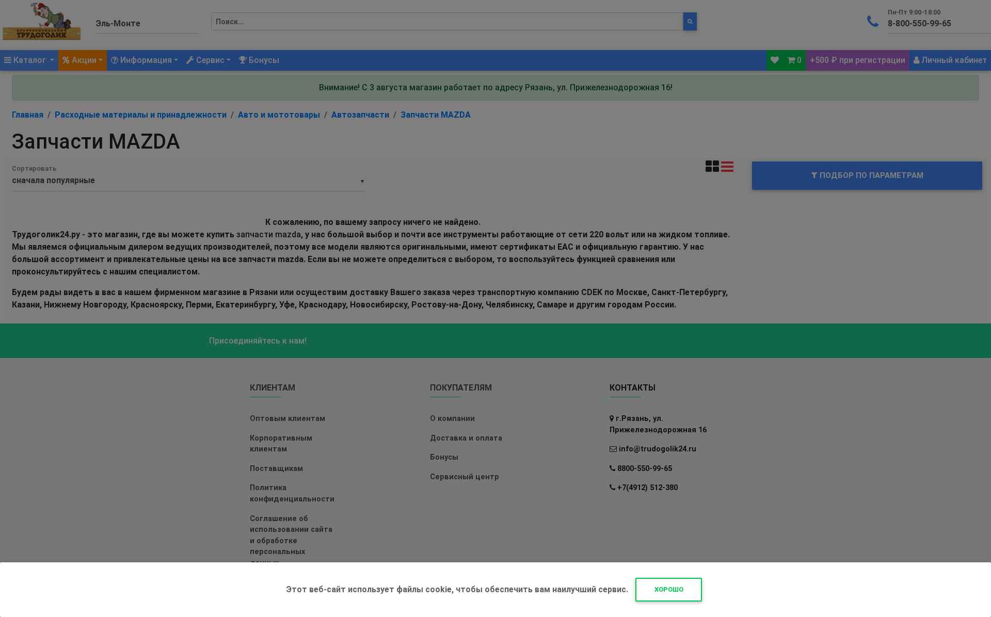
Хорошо (668, 589)
